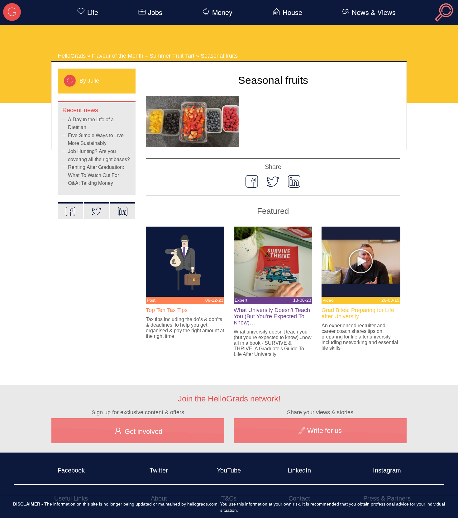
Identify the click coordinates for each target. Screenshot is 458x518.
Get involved (142, 431)
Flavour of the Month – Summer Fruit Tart (143, 56)
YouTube (229, 470)
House (292, 12)
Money (222, 12)
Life (92, 12)
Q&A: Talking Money (90, 182)
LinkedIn (299, 470)
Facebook (71, 470)
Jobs (155, 12)
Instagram (387, 470)
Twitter (159, 470)
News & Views (374, 12)
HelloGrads (72, 56)
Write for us (323, 430)
